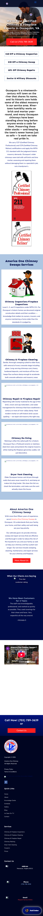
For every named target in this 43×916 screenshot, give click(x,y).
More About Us (21, 560)
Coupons (7, 848)
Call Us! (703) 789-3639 (21, 41)
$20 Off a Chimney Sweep (21, 62)
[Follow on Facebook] (6, 782)
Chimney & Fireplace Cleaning (13, 835)
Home (6, 794)
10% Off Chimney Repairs (21, 70)
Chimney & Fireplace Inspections (14, 832)
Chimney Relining (9, 842)
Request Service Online (25, 900)
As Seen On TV (9, 813)
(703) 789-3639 (26, 884)
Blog (5, 810)
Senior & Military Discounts (21, 78)
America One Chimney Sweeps (23, 519)
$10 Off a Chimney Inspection (21, 54)
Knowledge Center (10, 800)
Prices (6, 851)
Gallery (6, 807)
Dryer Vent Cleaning (10, 845)
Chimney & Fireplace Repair (12, 838)
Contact (6, 817)
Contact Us (21, 730)
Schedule (7, 804)
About (6, 797)
